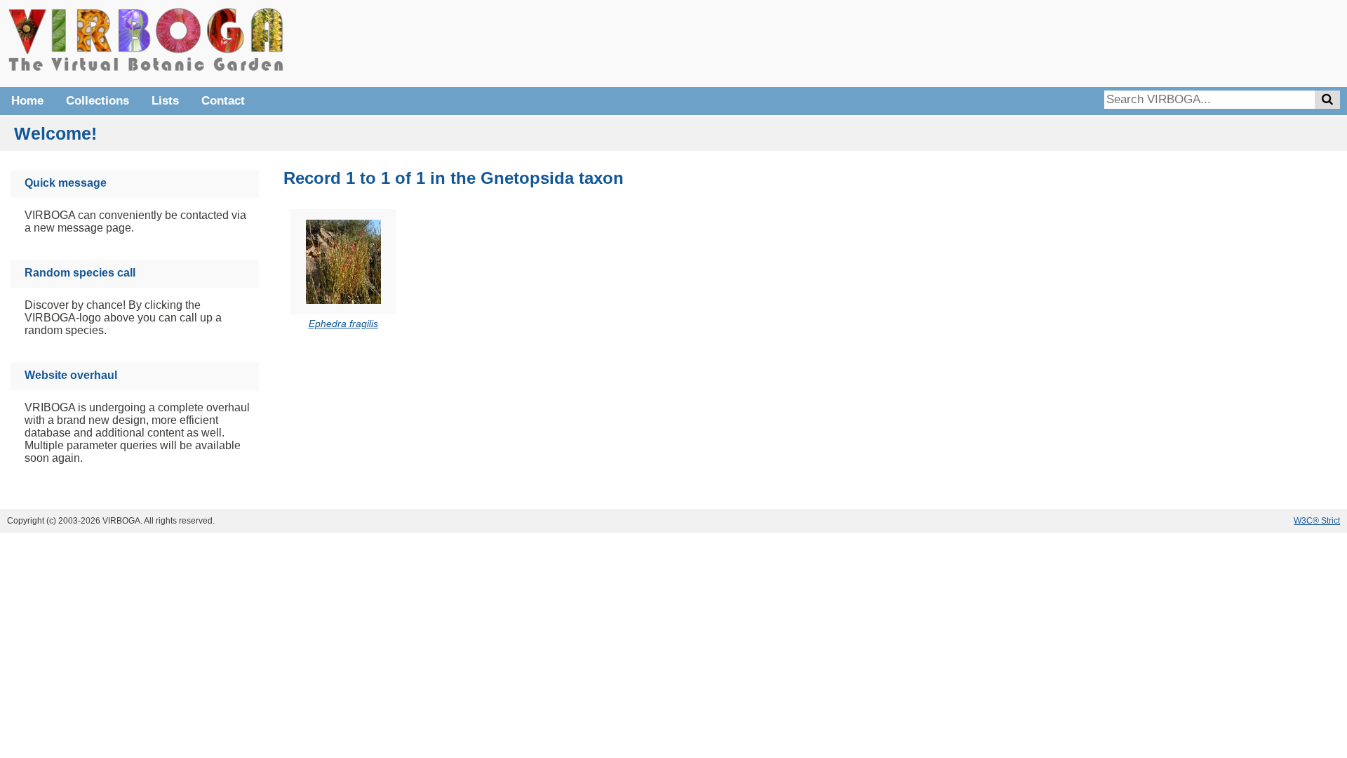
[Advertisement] (1129, 42)
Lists (165, 100)
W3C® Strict (1317, 521)
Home (27, 100)
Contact (223, 100)
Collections (97, 100)
